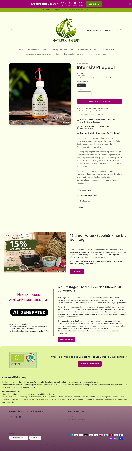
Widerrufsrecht (61, 445)
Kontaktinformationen (75, 445)
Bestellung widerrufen (76, 420)
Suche (70, 416)
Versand (89, 78)
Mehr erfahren (66, 339)
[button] (11, 30)
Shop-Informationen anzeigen (91, 114)
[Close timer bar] (130, 4)
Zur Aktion (94, 4)
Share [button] (81, 207)
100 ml (81, 85)
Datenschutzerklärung (47, 445)
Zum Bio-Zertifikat (89, 363)
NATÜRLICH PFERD (20, 445)
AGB (102, 445)
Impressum (87, 445)
